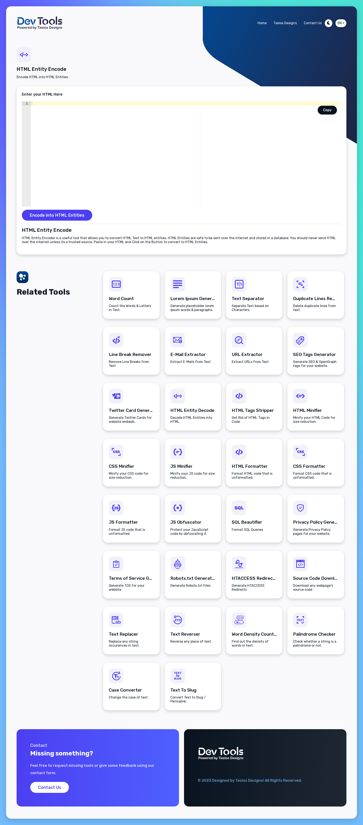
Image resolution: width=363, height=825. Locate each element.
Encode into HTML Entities (57, 215)
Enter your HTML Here (42, 94)
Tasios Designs (285, 23)
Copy (327, 110)
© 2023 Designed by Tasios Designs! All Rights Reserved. (250, 780)
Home (262, 23)
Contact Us (313, 23)
